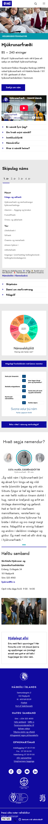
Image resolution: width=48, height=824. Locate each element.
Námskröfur (10, 143)
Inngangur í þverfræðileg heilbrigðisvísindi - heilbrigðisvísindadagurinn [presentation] (22, 256)
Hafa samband (20, 722)
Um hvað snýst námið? (16, 132)
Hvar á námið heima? (15, 148)
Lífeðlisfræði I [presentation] (10, 231)
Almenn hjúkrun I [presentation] (11, 245)
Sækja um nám (13, 87)
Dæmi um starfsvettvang (17, 289)
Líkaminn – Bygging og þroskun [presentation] (17, 210)
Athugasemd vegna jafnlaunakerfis (24, 735)
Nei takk (6, 819)
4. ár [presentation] (27, 178)
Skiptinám (9, 284)
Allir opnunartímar (24, 758)
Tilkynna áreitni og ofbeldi (24, 732)
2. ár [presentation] (13, 178)
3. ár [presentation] (20, 178)
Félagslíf (8, 295)
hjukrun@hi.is (8, 582)
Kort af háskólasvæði (24, 706)
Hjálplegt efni (18, 638)
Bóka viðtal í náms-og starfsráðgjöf (24, 424)
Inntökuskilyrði (12, 137)
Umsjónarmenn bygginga (24, 761)
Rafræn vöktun (24, 729)
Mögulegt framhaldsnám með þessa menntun (24, 364)
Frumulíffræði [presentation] (10, 215)
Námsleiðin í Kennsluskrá (14, 276)
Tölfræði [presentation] (7, 235)
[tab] (6, 179)
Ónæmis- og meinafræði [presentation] (14, 240)
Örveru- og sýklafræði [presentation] (13, 220)
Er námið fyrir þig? (14, 127)
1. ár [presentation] (6, 178)
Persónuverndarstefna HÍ (24, 725)
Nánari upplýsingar (9, 816)
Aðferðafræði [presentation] (10, 250)
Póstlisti (24, 703)
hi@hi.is (31, 722)
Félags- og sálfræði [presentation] (12, 197)
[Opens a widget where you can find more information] (31, 820)
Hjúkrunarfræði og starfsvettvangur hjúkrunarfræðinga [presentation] (18, 203)
